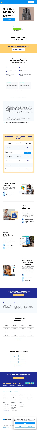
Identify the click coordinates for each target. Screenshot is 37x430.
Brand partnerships (30, 398)
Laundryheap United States (7, 391)
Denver (14, 335)
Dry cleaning (16, 391)
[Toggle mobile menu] (35, 2)
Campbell (14, 328)
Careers (20, 402)
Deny (20, 426)
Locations (4, 402)
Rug (14, 356)
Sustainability (5, 406)
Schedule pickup (28, 152)
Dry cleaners (13, 400)
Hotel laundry (13, 405)
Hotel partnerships (30, 397)
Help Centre (5, 400)
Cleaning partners (22, 406)
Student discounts (14, 410)
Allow (25, 423)
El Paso (30, 335)
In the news (21, 398)
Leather (22, 362)
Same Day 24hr (18, 365)
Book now (30, 2)
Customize (30, 426)
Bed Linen (22, 356)
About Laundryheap (22, 397)
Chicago (30, 328)
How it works (5, 397)
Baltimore (14, 325)
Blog (20, 400)
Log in (25, 2)
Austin (6, 325)
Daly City (6, 335)
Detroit (22, 335)
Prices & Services (6, 398)
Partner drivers (21, 404)
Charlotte (22, 328)
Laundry (12, 397)
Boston (30, 325)
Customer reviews (6, 404)
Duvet (14, 359)
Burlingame (6, 328)
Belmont (22, 325)
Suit (14, 362)
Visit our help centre (18, 129)
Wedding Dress (22, 359)
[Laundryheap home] (5, 2)
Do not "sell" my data (6, 427)
